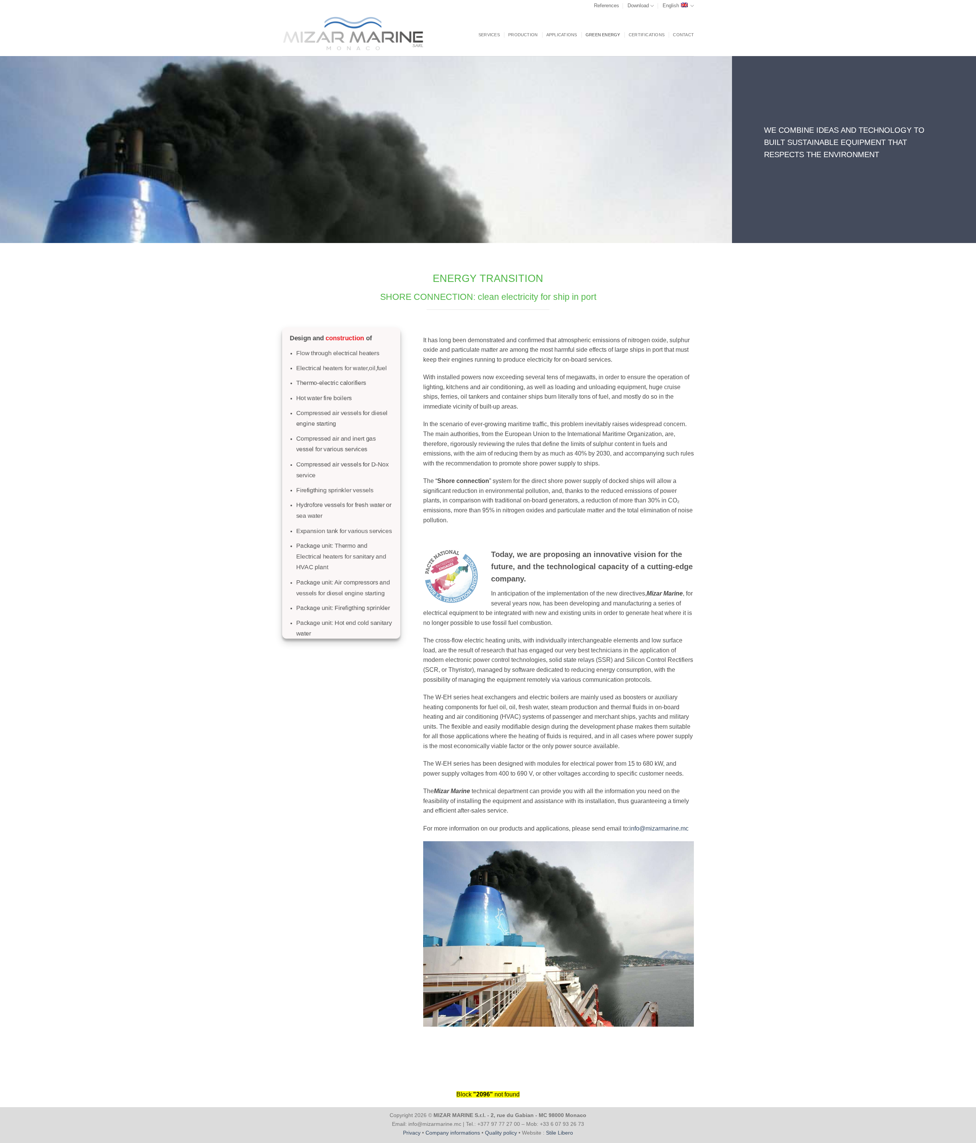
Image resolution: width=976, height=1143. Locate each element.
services (489, 34)
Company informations (452, 1133)
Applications (561, 34)
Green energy (603, 34)
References (606, 5)
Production (523, 34)
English (671, 5)
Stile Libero (559, 1133)
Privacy (412, 1133)
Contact (683, 34)
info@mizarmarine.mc (659, 828)
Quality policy (501, 1133)
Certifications (647, 34)
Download (638, 5)
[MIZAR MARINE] (359, 33)
